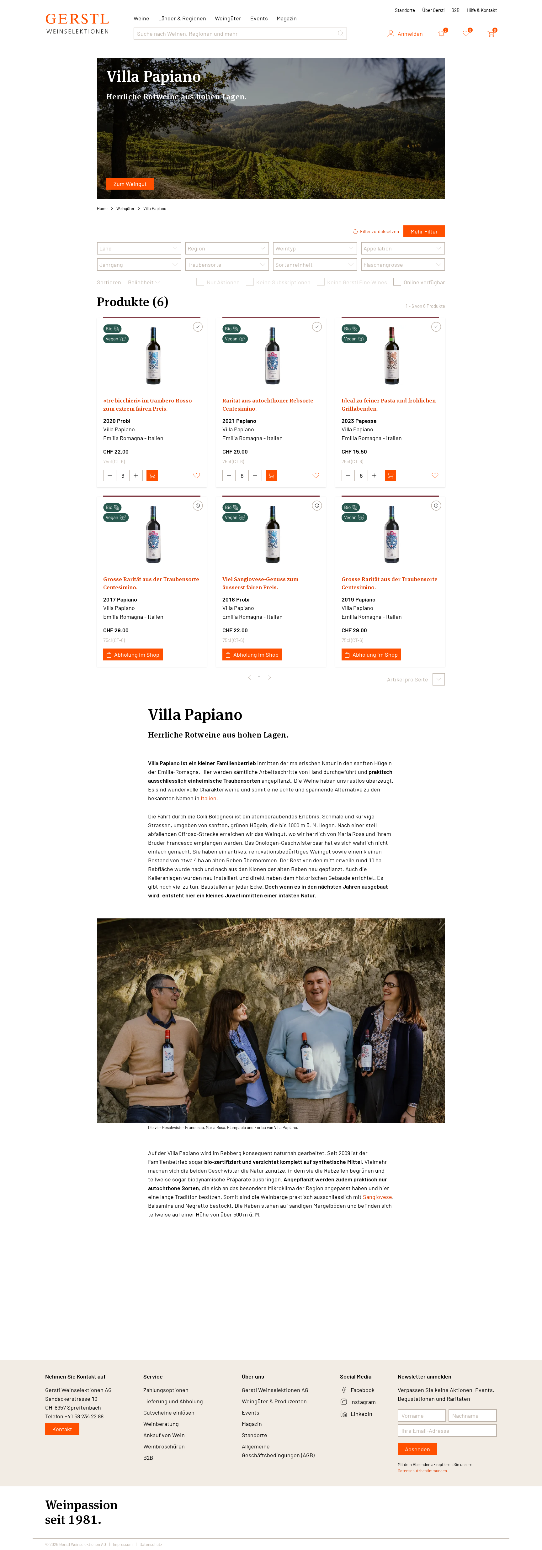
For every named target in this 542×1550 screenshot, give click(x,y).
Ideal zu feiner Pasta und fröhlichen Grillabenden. (389, 404)
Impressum (123, 1544)
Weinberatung (161, 1423)
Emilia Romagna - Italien (133, 437)
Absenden (417, 1449)
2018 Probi (236, 599)
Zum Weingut (130, 183)
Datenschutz (151, 1544)
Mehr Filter (424, 231)
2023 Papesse (359, 420)
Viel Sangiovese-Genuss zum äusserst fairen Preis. (260, 583)
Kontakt (62, 1429)
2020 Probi (116, 420)
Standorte (405, 10)
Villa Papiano (154, 208)
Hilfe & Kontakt (482, 10)
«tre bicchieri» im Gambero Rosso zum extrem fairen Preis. (147, 404)
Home (102, 208)
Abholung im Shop (136, 654)
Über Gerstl (433, 10)
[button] (341, 33)
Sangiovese (377, 1196)
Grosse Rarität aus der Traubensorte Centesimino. (151, 583)
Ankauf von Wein (164, 1435)
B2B (455, 10)
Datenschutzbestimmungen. (423, 1470)
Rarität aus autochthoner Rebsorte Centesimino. (267, 404)
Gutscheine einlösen (168, 1412)
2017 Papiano (120, 599)
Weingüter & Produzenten (274, 1401)
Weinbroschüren (164, 1446)
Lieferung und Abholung (173, 1401)
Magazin (287, 18)
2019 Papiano (358, 599)
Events (259, 18)
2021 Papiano (239, 420)
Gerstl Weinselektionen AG (275, 1389)
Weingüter (228, 18)
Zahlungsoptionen (166, 1389)
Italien (208, 798)
